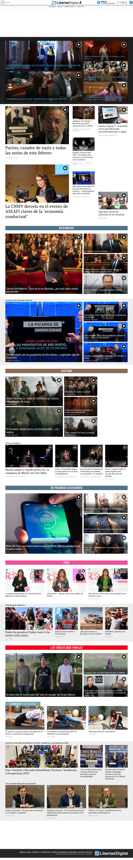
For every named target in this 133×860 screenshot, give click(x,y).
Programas (52, 6)
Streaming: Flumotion (80, 854)
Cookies (54, 852)
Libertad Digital (66, 2)
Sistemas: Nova (88, 854)
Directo (108, 2)
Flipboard (123, 2)
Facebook (118, 2)
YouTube (126, 2)
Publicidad (73, 852)
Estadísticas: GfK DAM (70, 854)
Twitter (120, 2)
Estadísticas (63, 852)
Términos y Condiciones (41, 852)
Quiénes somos (25, 852)
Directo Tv (81, 6)
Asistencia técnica (85, 852)
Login (131, 2)
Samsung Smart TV (70, 6)
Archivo (60, 6)
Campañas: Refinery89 (61, 854)
